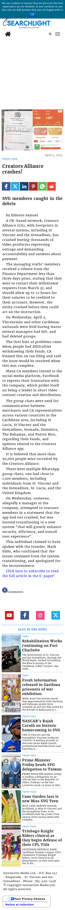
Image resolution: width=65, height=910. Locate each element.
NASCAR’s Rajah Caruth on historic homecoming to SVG (41, 725)
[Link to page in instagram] (40, 615)
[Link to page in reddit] (51, 186)
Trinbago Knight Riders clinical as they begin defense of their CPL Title (42, 838)
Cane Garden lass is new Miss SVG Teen (40, 798)
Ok (32, 14)
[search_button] (50, 34)
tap (57, 34)
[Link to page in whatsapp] (42, 186)
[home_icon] (8, 34)
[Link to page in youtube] (9, 615)
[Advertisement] (32, 72)
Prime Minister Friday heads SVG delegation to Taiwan (42, 764)
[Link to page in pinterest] (33, 186)
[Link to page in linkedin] (24, 186)
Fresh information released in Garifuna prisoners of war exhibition (41, 687)
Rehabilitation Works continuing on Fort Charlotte (42, 645)
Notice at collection (20, 904)
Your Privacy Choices (29, 898)
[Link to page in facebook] (6, 186)
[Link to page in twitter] (15, 186)
